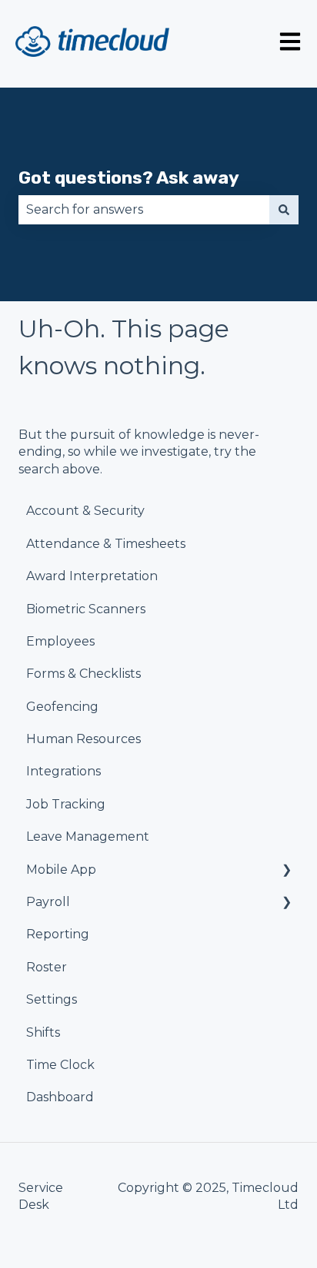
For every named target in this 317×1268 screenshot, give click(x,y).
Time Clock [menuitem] (60, 1064)
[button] (286, 871)
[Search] (284, 209)
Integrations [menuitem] (63, 771)
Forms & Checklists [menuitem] (83, 673)
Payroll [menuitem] (48, 902)
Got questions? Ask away (128, 177)
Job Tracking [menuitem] (65, 804)
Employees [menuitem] (60, 641)
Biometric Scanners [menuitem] (85, 609)
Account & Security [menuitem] (85, 510)
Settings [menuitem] (51, 999)
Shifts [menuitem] (43, 1032)
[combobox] (143, 209)
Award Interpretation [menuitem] (92, 576)
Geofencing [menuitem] (62, 706)
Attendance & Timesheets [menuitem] (105, 543)
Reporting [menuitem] (57, 934)
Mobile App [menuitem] (61, 869)
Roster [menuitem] (46, 967)
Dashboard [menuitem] (60, 1097)
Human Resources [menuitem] (83, 739)
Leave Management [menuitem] (87, 836)
